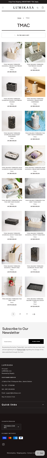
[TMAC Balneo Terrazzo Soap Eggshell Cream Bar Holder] (35, 155)
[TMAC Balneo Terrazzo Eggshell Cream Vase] (12, 254)
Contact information (33, 453)
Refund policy (11, 453)
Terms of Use (21, 349)
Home (19, 18)
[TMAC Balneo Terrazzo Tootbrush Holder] (35, 52)
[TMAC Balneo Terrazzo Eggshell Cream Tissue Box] (35, 221)
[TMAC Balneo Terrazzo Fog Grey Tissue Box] (35, 188)
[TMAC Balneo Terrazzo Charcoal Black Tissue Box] (12, 221)
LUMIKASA (5, 371)
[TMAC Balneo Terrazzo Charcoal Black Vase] (35, 254)
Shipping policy (21, 453)
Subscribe (36, 341)
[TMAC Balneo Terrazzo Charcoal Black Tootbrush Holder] (12, 86)
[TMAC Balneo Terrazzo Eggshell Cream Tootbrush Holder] (12, 52)
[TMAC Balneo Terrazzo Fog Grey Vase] (12, 287)
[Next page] (33, 314)
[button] (2, 7)
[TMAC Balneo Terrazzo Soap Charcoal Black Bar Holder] (12, 155)
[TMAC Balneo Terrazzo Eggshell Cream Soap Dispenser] (35, 86)
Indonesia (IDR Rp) (9, 427)
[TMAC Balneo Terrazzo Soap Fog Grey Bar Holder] (12, 188)
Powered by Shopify (8, 373)
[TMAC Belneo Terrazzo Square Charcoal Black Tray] (35, 287)
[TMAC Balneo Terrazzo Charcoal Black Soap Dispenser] (12, 121)
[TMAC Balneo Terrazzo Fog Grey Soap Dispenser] (35, 121)
